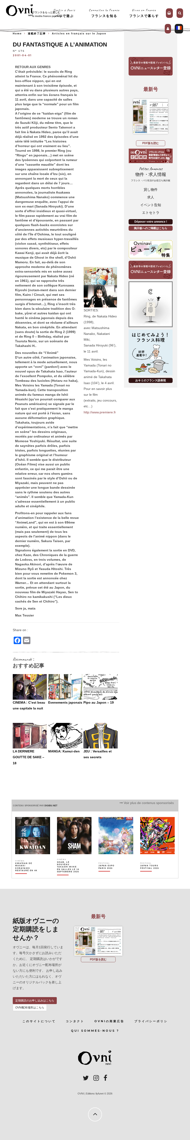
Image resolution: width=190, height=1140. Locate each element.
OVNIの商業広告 (109, 1021)
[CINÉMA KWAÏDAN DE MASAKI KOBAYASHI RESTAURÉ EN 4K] (26, 875)
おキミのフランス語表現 (150, 380)
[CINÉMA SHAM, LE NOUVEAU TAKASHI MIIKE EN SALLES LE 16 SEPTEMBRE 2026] (68, 875)
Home (17, 33)
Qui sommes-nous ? (95, 1030)
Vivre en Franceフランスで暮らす (144, 13)
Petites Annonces (150, 174)
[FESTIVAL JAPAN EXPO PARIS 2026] (109, 875)
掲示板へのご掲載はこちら (150, 228)
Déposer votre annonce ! (150, 221)
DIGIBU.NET (50, 805)
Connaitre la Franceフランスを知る (104, 13)
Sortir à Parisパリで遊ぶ (64, 13)
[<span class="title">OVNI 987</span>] (151, 116)
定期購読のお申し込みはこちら (34, 1000)
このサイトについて (39, 1021)
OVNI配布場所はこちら (29, 1007)
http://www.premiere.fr (100, 412)
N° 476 (19, 51)
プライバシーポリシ (151, 1021)
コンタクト (75, 1021)
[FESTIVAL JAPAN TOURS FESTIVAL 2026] (151, 875)
